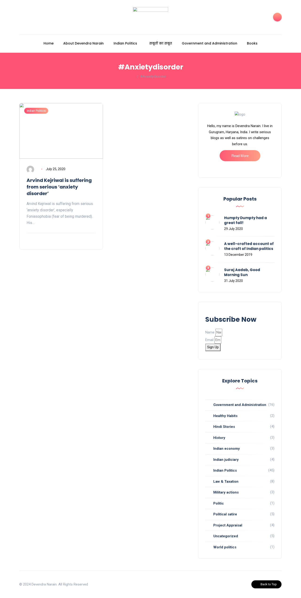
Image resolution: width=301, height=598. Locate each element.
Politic (218, 503)
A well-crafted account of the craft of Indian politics (249, 246)
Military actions (226, 492)
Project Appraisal (227, 525)
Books (252, 43)
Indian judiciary (226, 460)
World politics (224, 547)
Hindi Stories (224, 427)
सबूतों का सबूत (160, 43)
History (219, 438)
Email (209, 340)
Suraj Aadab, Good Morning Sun (242, 272)
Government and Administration (209, 43)
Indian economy (226, 448)
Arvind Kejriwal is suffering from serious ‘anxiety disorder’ (59, 187)
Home (49, 43)
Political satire (225, 514)
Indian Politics (125, 43)
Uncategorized (225, 536)
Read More (240, 156)
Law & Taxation (225, 481)
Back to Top (269, 584)
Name (209, 332)
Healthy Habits (225, 416)
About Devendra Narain (83, 43)
